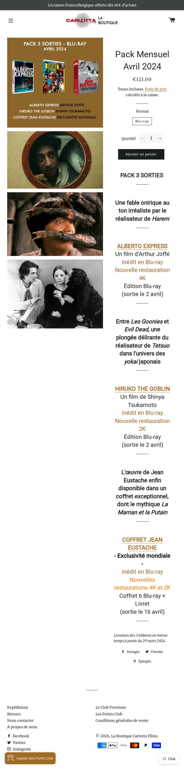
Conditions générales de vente (122, 720)
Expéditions (17, 707)
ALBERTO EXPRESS (142, 246)
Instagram (21, 749)
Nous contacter (20, 720)
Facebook (20, 736)
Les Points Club (109, 714)
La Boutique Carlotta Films (134, 736)
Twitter (19, 742)
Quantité (128, 138)
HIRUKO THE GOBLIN (142, 388)
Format (142, 111)
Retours (14, 714)
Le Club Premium (111, 707)
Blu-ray (142, 121)
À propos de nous (22, 727)
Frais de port (156, 89)
